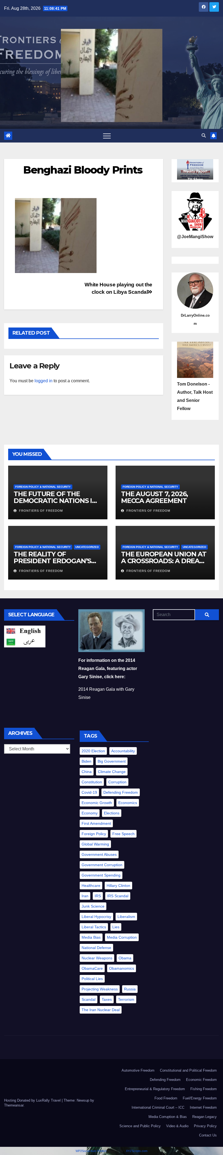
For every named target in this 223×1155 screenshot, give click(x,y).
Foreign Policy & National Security (43, 486)
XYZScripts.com (136, 1151)
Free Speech (123, 834)
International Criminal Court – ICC (158, 1107)
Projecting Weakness (100, 989)
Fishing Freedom (203, 1089)
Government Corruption (102, 865)
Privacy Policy (205, 1126)
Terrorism (126, 999)
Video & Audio (177, 1126)
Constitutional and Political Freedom (188, 1070)
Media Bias (91, 937)
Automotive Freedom (138, 1070)
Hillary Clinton (118, 885)
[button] (204, 135)
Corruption (117, 782)
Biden (86, 761)
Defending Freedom (120, 792)
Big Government (112, 761)
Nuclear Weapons (97, 958)
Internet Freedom (203, 1107)
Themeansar (13, 1105)
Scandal (88, 999)
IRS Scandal (117, 896)
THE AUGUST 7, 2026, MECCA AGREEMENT (154, 497)
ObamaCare (92, 968)
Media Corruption (122, 937)
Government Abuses (99, 854)
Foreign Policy (94, 834)
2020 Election (93, 751)
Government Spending (101, 875)
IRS (98, 896)
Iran (85, 896)
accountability (123, 751)
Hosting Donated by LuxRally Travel (33, 1100)
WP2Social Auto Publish (91, 1151)
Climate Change (112, 771)
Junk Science (93, 906)
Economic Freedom (201, 1080)
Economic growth (97, 803)
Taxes (107, 999)
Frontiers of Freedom (40, 510)
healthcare (91, 885)
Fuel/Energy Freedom (200, 1098)
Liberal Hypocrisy (96, 916)
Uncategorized (87, 546)
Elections (111, 813)
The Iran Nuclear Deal (101, 1010)
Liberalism (126, 916)
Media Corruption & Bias (167, 1117)
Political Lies (92, 979)
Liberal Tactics (94, 927)
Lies (115, 927)
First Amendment (96, 823)
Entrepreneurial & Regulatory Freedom (155, 1089)
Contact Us (208, 1135)
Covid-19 (89, 792)
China (87, 771)
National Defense (96, 947)
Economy (90, 813)
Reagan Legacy (204, 1117)
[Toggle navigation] (107, 135)
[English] (24, 631)
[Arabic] (24, 641)
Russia (130, 989)
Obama (125, 958)
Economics (127, 803)
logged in (43, 380)
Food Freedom (165, 1098)
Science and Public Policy (140, 1126)
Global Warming (95, 844)
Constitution (92, 782)
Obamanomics (121, 968)
